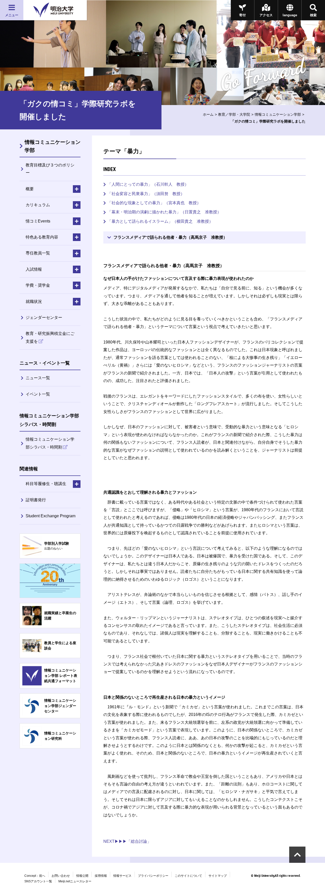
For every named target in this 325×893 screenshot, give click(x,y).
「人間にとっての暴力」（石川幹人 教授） (148, 184)
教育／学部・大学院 (234, 114)
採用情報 (101, 875)
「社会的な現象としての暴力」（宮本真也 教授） (154, 203)
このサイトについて (188, 875)
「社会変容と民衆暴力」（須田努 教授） (146, 194)
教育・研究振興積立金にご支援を (50, 337)
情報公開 (82, 875)
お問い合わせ (61, 875)
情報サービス (122, 875)
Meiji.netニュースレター (74, 881)
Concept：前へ (34, 875)
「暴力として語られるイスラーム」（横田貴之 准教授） (160, 221)
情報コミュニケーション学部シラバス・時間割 (50, 443)
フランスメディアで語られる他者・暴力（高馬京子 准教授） (170, 237)
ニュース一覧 (38, 378)
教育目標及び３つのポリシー (50, 169)
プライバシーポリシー (153, 875)
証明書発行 (36, 500)
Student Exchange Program (50, 516)
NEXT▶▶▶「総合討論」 (127, 841)
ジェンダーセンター (44, 317)
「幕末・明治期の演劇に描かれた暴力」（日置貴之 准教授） (164, 212)
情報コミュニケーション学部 (278, 114)
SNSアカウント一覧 (38, 881)
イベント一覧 (38, 394)
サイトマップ (217, 875)
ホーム (208, 114)
